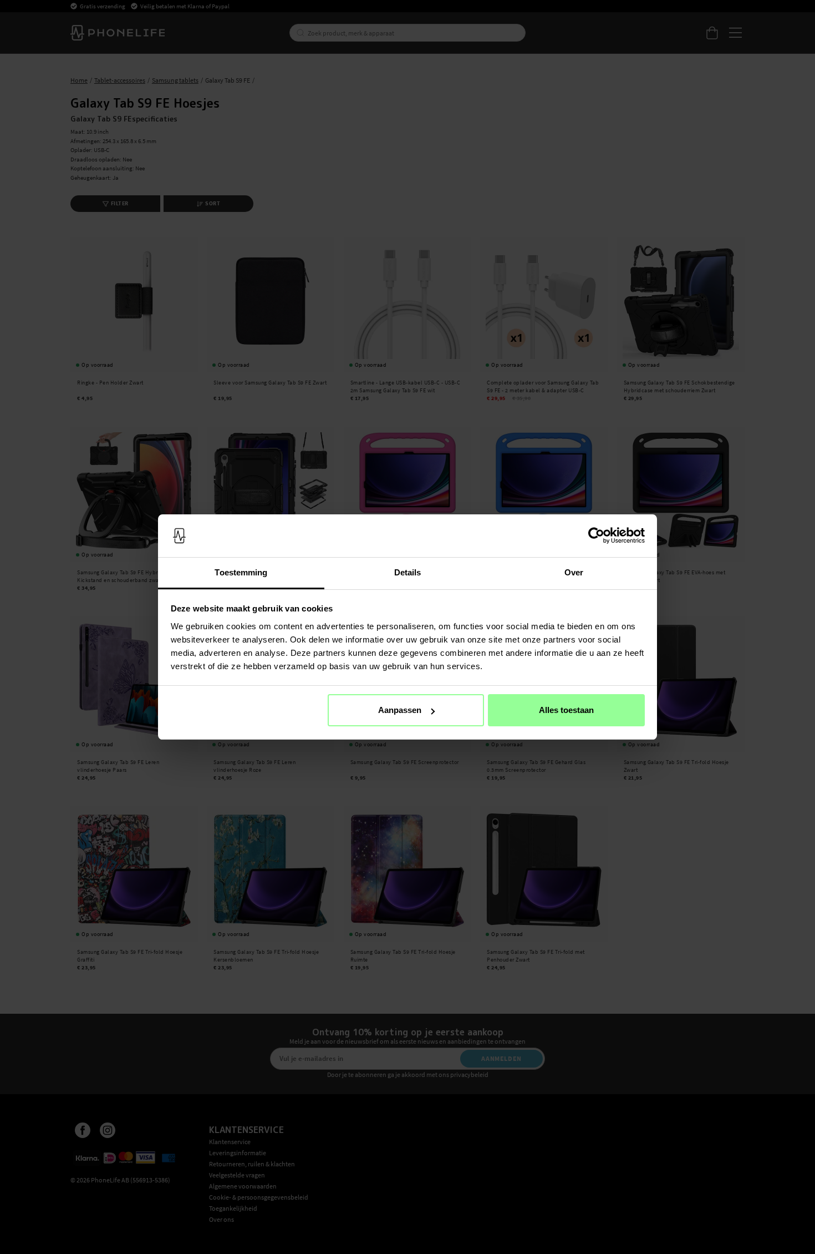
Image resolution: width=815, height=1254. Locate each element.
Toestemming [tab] (241, 572)
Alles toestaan (566, 710)
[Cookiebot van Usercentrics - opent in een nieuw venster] (596, 536)
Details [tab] (407, 572)
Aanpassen (399, 710)
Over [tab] (573, 572)
